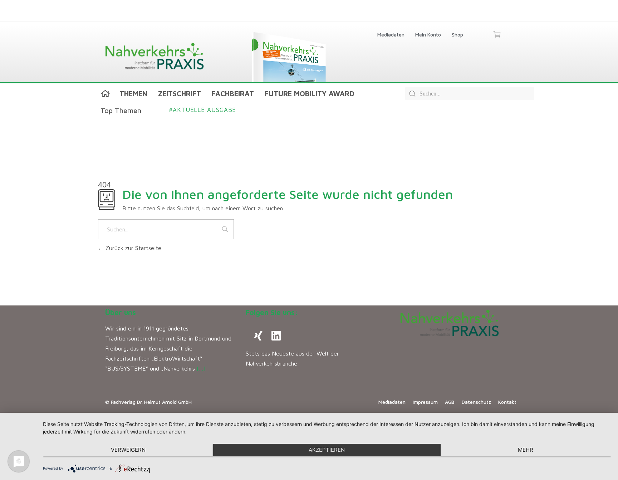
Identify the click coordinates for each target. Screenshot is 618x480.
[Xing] (258, 335)
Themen (133, 93)
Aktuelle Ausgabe (202, 109)
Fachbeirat (233, 93)
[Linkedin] (276, 335)
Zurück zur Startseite (132, 248)
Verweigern (128, 449)
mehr (525, 449)
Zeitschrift (179, 93)
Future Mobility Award (309, 93)
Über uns (120, 312)
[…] (201, 368)
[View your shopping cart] (497, 35)
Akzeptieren (327, 449)
